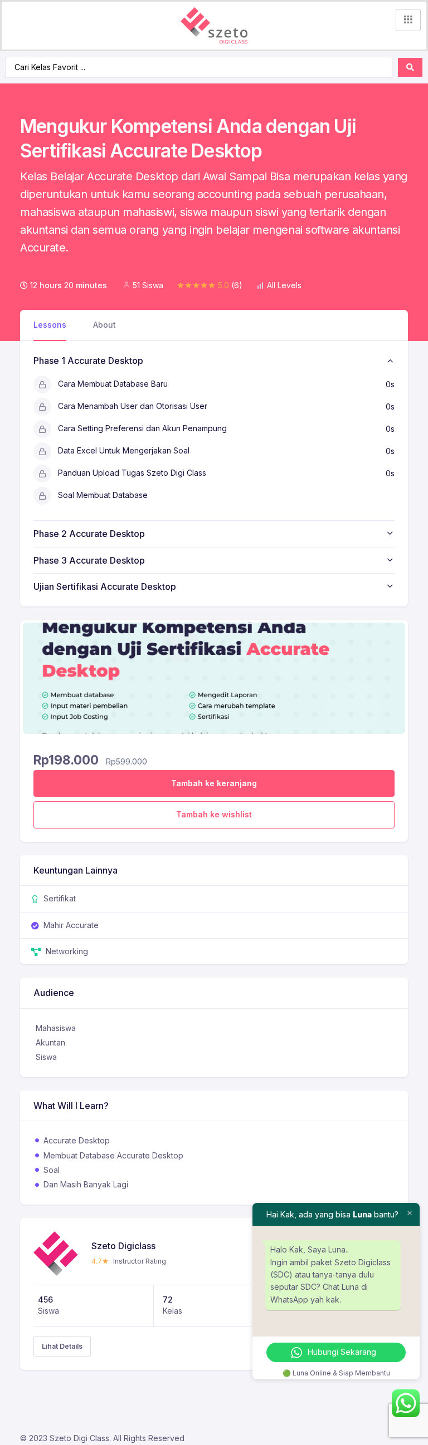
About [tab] (104, 324)
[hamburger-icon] (408, 20)
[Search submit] (410, 67)
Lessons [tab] (49, 324)
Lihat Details (62, 1346)
